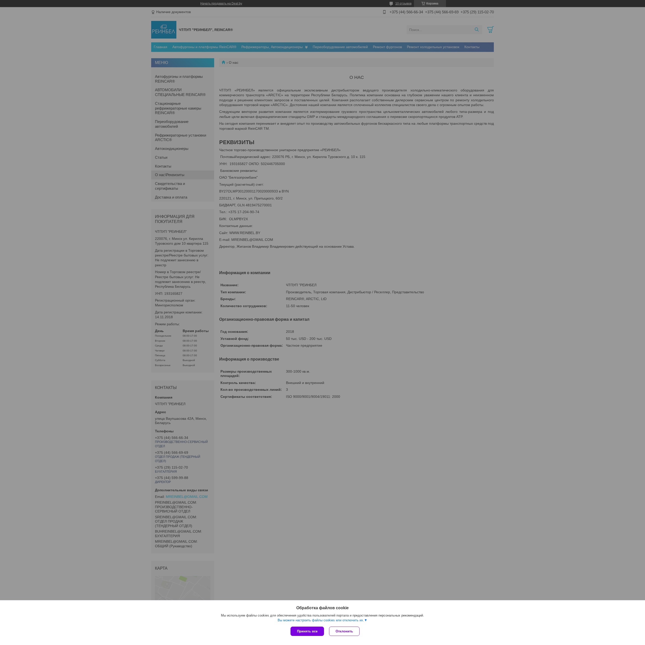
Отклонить (344, 631)
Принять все (307, 631)
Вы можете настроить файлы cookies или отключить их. (321, 620)
